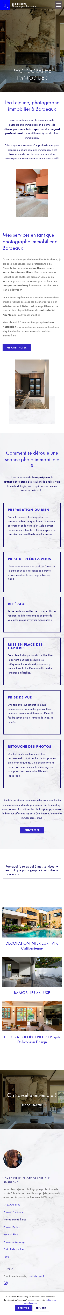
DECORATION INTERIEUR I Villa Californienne (32, 946)
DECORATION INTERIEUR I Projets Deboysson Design (32, 1039)
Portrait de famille (13, 1249)
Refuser (40, 1308)
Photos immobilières (14, 1219)
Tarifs (6, 1256)
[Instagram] (5, 1283)
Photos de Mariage (14, 1242)
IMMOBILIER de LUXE (32, 992)
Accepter (23, 1308)
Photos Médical (12, 1227)
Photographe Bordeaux (24, 5)
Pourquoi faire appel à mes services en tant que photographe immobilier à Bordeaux (31, 870)
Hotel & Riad (10, 1234)
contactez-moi (36, 1276)
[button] (58, 5)
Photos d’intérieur (13, 1212)
